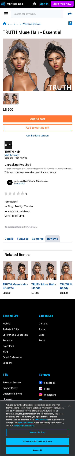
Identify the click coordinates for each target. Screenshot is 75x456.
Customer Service (12, 393)
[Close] (69, 406)
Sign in (43, 3)
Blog (5, 351)
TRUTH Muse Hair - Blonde (43, 286)
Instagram (50, 394)
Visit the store (12, 155)
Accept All (37, 450)
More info (19, 183)
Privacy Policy (10, 388)
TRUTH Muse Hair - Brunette (15, 286)
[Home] (4, 24)
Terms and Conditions (23, 426)
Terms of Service (12, 382)
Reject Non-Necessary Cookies (37, 441)
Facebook (49, 382)
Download (8, 346)
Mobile (6, 323)
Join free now (62, 3)
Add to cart (37, 119)
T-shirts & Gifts (11, 329)
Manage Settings (37, 432)
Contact (43, 323)
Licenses (8, 399)
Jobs (41, 334)
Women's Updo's (31, 24)
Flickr (47, 388)
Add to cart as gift (37, 127)
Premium (8, 340)
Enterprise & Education (15, 334)
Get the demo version (37, 135)
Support (7, 362)
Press (42, 340)
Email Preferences (12, 357)
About (42, 329)
